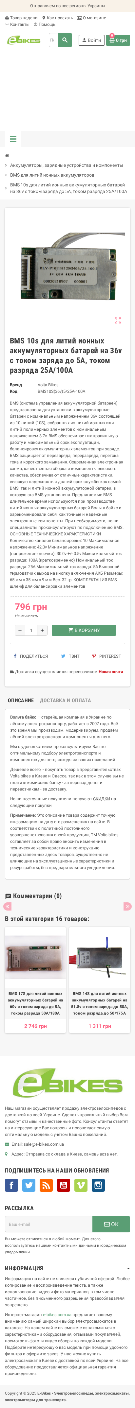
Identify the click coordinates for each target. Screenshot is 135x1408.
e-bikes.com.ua (57, 1314)
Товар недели (21, 17)
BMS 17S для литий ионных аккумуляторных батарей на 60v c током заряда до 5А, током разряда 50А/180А (35, 1003)
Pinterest (109, 656)
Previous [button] (7, 906)
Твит (74, 656)
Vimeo (80, 1185)
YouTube (63, 1185)
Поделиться (33, 656)
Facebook (11, 1185)
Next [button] (128, 906)
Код (13, 391)
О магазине (94, 17)
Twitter (28, 1185)
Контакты (19, 24)
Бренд (16, 384)
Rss (46, 1185)
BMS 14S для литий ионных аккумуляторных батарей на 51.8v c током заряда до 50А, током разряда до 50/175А (99, 1003)
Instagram (98, 1185)
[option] (35, 983)
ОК (114, 1224)
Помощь (44, 24)
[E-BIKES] (24, 39)
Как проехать (57, 17)
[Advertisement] (67, 92)
